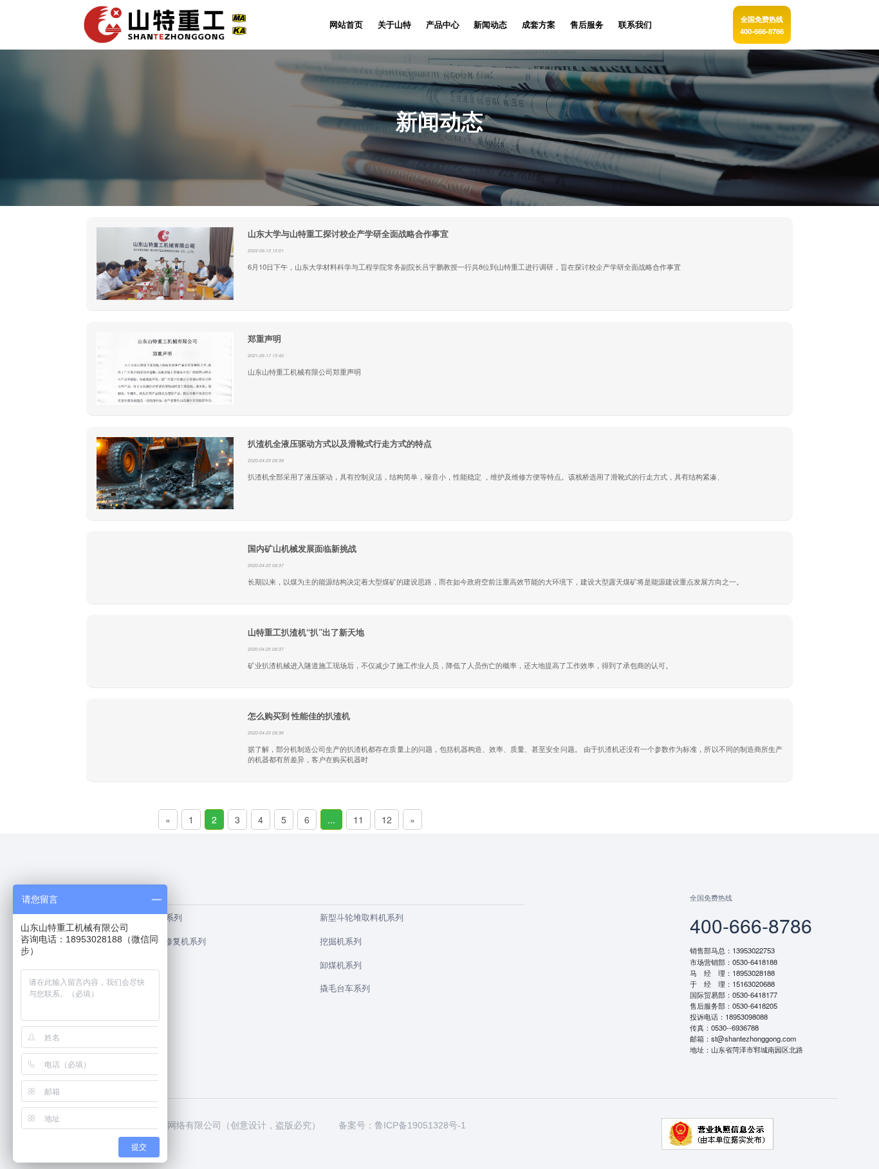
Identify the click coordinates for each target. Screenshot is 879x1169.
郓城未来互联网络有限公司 (167, 1125)
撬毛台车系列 (345, 988)
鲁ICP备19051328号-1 (420, 1125)
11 (358, 819)
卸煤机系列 (341, 965)
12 (387, 819)
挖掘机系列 (341, 941)
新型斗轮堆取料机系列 (361, 917)
